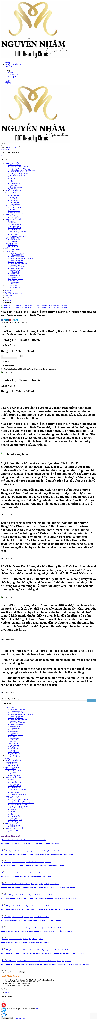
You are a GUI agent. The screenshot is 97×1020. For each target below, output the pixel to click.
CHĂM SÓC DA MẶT (12, 796)
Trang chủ (8, 61)
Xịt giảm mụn (12, 781)
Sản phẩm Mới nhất (10, 836)
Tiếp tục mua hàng (7, 1018)
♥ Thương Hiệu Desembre (16, 713)
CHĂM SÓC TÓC (10, 769)
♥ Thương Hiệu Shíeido (15, 724)
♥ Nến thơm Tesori (14, 757)
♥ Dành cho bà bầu (14, 826)
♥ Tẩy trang (11, 811)
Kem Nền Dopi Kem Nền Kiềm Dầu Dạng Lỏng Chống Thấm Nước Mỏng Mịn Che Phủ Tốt (37, 854)
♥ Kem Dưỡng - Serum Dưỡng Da (18, 806)
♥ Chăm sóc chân (13, 832)
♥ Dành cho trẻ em (14, 825)
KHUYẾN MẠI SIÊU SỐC (13, 64)
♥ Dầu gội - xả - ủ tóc (14, 770)
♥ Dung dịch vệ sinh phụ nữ (16, 782)
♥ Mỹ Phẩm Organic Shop (16, 735)
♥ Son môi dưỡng (13, 750)
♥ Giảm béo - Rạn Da (14, 786)
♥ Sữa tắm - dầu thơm (14, 791)
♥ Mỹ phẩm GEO (13, 736)
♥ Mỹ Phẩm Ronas (14, 731)
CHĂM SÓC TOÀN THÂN (13, 777)
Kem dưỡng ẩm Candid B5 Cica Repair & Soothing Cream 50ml (26, 876)
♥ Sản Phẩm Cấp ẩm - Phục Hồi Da (19, 799)
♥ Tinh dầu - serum (14, 774)
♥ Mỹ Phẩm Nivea (14, 730)
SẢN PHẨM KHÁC (11, 755)
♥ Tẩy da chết (12, 818)
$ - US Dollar (12, 76)
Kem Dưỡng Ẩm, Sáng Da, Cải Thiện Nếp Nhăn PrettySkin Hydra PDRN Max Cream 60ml (37, 909)
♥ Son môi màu (13, 748)
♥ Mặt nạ (11, 813)
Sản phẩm (8, 62)
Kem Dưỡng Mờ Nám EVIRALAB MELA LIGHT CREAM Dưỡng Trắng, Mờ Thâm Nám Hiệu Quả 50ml (42, 953)
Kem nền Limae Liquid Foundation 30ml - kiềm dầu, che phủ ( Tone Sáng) (30, 843)
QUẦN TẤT (9, 758)
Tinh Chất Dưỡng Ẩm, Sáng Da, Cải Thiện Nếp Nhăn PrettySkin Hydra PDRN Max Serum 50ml (39, 898)
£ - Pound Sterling (13, 74)
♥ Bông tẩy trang (13, 747)
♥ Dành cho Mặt (13, 764)
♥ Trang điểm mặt (13, 745)
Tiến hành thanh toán (19, 1018)
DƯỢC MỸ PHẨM (11, 762)
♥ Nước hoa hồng (13, 815)
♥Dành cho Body (13, 765)
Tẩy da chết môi (13, 743)
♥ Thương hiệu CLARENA (16, 709)
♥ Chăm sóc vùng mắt (15, 820)
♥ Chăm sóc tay (13, 830)
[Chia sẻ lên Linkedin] (7, 320)
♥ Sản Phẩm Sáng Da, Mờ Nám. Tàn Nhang (21, 803)
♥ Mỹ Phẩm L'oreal (14, 721)
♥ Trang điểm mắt (13, 752)
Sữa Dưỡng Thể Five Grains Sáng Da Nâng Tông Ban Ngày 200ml (27, 942)
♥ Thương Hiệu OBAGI (15, 718)
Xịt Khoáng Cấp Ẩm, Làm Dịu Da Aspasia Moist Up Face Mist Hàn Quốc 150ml (32, 865)
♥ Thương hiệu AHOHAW (16, 723)
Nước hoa (11, 779)
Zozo (36, 1009)
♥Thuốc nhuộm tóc (14, 775)
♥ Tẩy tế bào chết (13, 792)
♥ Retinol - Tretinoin (14, 798)
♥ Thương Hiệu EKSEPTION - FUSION (20, 714)
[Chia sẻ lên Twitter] (5, 320)
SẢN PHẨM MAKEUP (12, 741)
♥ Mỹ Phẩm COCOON (15, 711)
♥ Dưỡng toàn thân (14, 784)
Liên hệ (7, 68)
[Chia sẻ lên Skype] (15, 320)
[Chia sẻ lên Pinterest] (10, 320)
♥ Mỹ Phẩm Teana (14, 733)
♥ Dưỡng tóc (12, 772)
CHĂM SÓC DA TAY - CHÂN (14, 828)
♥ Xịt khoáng (12, 821)
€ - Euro (10, 72)
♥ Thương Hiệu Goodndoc (16, 716)
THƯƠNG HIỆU (10, 707)
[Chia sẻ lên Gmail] (13, 320)
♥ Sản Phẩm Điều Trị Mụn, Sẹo (17, 804)
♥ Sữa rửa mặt (12, 809)
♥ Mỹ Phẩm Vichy (14, 738)
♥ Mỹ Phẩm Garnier (14, 726)
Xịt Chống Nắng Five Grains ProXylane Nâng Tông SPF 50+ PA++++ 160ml (31, 920)
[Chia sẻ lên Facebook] (2, 320)
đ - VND (11, 78)
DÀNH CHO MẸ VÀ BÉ (12, 823)
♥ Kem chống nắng (14, 787)
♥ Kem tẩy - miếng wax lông (17, 794)
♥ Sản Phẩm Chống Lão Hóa (17, 801)
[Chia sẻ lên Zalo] (18, 320)
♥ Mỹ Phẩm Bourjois (14, 740)
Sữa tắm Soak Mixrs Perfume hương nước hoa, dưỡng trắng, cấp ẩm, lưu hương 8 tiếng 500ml (38, 887)
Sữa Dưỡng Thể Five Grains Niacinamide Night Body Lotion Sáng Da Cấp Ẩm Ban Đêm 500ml (38, 931)
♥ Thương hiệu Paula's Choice (17, 719)
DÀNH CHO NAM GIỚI (12, 767)
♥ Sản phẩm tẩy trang (14, 753)
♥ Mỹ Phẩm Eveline (14, 728)
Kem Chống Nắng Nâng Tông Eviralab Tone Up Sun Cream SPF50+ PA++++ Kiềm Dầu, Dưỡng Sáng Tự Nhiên (45, 964)
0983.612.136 (11, 147)
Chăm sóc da (8, 66)
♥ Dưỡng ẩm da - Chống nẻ (16, 808)
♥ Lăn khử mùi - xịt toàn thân (17, 789)
